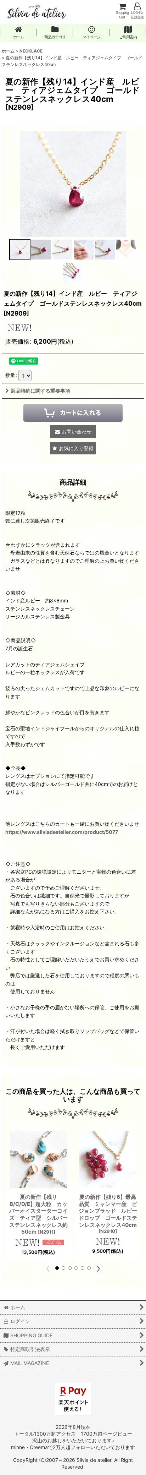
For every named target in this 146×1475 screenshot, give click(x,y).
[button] (19, 249)
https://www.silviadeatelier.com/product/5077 (61, 832)
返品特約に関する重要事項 (40, 391)
